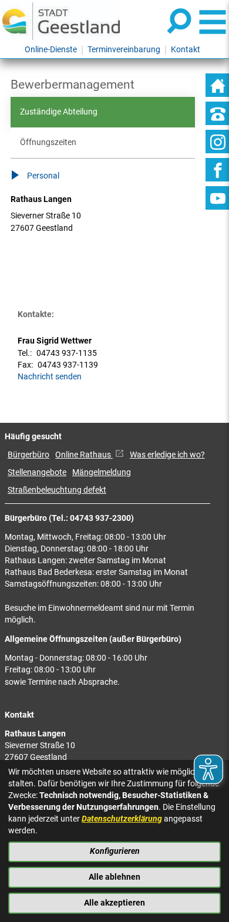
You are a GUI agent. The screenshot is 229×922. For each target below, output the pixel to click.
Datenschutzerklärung (122, 819)
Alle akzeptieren (114, 903)
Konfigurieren (115, 851)
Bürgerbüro (28, 455)
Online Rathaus (84, 455)
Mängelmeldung (101, 472)
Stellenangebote (37, 472)
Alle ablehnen (114, 877)
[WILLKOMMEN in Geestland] (61, 20)
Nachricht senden (50, 377)
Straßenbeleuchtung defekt (57, 490)
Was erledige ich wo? (167, 455)
